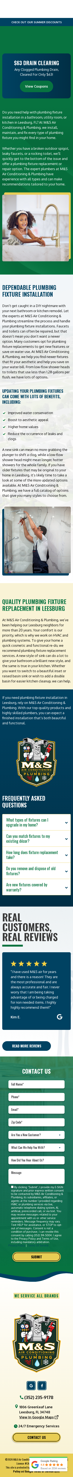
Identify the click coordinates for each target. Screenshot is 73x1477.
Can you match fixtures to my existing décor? (28, 838)
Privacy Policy (16, 1245)
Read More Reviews (26, 1045)
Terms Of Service (38, 1245)
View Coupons (36, 86)
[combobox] (36, 1135)
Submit (36, 1256)
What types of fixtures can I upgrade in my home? (27, 822)
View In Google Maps (36, 1417)
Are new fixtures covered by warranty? (26, 886)
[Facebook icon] (41, 1385)
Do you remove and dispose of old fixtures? (31, 870)
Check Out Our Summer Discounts (36, 22)
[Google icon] (31, 1385)
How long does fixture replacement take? (32, 854)
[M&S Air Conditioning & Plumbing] (36, 1343)
